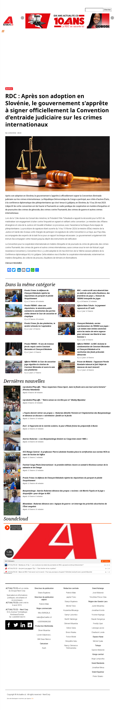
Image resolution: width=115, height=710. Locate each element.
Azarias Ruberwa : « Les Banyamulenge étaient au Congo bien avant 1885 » (55, 439)
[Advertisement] (57, 60)
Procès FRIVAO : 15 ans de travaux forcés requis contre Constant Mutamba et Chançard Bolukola (39, 346)
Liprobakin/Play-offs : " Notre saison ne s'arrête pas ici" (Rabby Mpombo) (54, 400)
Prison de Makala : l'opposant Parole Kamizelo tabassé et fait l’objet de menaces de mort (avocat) (93, 364)
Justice (9, 88)
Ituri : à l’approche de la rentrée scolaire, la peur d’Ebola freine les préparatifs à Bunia (60, 426)
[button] (22, 18)
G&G (32, 698)
